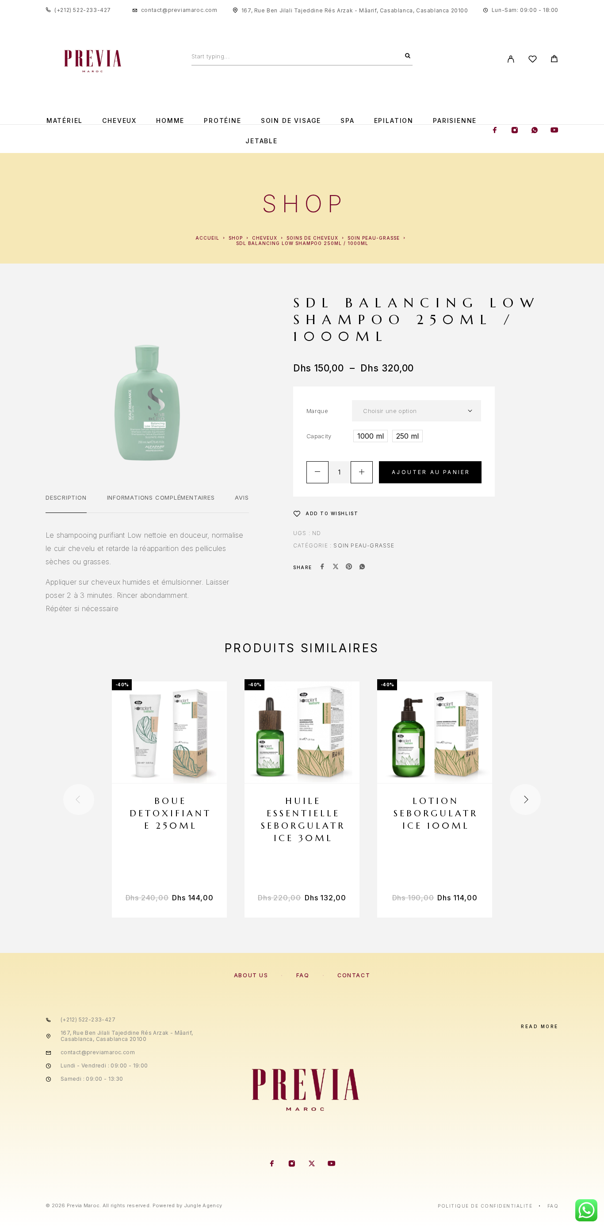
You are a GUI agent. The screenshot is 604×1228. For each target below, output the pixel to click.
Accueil (207, 238)
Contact (353, 975)
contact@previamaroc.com (179, 10)
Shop (236, 238)
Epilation (393, 120)
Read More (539, 1026)
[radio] (370, 436)
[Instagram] (515, 131)
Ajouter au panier (431, 472)
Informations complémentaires (161, 497)
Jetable (261, 141)
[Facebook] (495, 131)
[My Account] (511, 59)
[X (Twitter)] (312, 1164)
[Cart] (554, 60)
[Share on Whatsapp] (362, 567)
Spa (347, 120)
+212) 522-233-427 (84, 10)
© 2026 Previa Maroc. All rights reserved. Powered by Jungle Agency (134, 1205)
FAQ (303, 975)
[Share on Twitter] (335, 567)
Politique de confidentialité (485, 1206)
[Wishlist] (532, 60)
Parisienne (455, 120)
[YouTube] (554, 131)
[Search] (408, 56)
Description (66, 497)
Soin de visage (291, 120)
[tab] (66, 503)
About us (251, 975)
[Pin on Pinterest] (349, 567)
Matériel (64, 120)
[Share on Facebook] (322, 567)
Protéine (222, 120)
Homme (170, 120)
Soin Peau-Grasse (374, 238)
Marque (317, 410)
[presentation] (78, 799)
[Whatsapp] (535, 131)
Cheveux (119, 120)
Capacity (319, 436)
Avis (241, 497)
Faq (553, 1206)
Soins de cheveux (312, 238)
